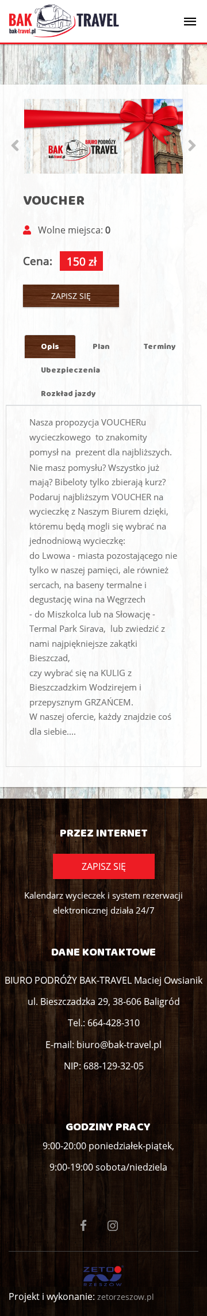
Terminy (159, 346)
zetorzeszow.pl (125, 1296)
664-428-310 (113, 1022)
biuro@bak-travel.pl (119, 1044)
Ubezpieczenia (70, 369)
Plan (101, 346)
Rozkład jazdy (68, 393)
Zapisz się (71, 295)
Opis (50, 346)
